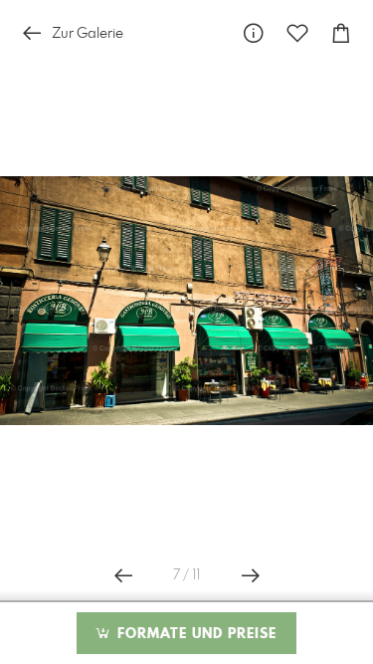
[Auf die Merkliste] (297, 33)
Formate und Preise (194, 634)
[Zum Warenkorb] (341, 33)
